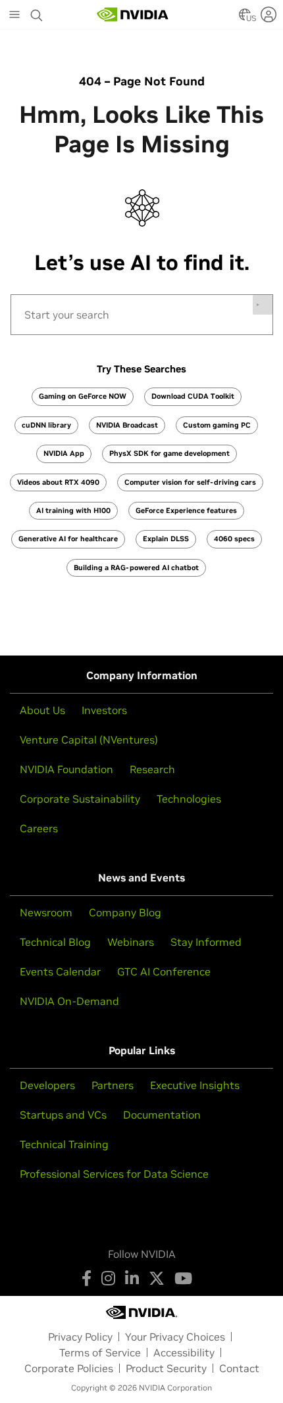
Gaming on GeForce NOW (82, 396)
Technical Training (64, 1144)
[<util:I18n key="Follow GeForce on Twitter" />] (157, 1278)
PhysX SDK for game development (169, 453)
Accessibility (184, 1352)
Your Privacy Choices (175, 1336)
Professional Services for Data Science (114, 1173)
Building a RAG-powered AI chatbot (136, 567)
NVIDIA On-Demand (69, 1001)
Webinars (130, 941)
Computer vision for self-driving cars (190, 482)
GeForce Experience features (186, 510)
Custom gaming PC (217, 425)
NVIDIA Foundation (66, 769)
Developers (47, 1085)
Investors (104, 710)
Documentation (162, 1114)
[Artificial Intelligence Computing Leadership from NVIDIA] (133, 14)
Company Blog (125, 912)
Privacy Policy (80, 1336)
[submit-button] (262, 305)
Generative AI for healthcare (68, 538)
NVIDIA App (63, 453)
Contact (239, 1368)
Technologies (189, 798)
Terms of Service (100, 1352)
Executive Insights (195, 1085)
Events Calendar (60, 971)
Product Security (166, 1368)
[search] (142, 314)
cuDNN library (46, 425)
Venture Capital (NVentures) (89, 739)
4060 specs (234, 538)
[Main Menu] (14, 16)
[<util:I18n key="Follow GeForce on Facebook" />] (86, 1278)
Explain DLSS (166, 538)
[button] (245, 18)
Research (152, 769)
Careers (39, 828)
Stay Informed (206, 941)
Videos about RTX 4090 (58, 482)
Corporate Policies (68, 1368)
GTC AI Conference (164, 971)
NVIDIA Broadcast (127, 425)
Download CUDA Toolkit (192, 396)
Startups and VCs (63, 1114)
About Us (42, 710)
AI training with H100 (73, 510)
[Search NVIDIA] (37, 11)
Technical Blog (55, 941)
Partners (112, 1085)
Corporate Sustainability (80, 798)
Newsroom (46, 912)
